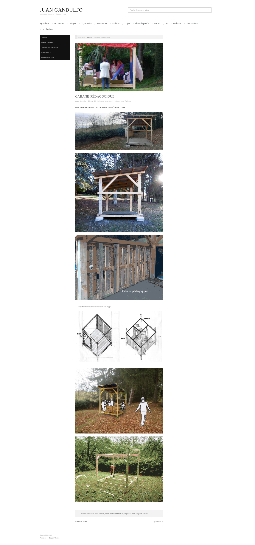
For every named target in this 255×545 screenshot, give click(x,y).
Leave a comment (106, 101)
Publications (48, 29)
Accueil (44, 38)
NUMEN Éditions (47, 43)
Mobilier (116, 23)
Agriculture (44, 23)
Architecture (59, 23)
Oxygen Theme (54, 538)
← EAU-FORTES (81, 521)
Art (167, 23)
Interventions (192, 23)
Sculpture (177, 23)
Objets (127, 23)
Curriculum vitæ (47, 57)
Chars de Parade (142, 23)
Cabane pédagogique (94, 96)
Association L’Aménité (49, 48)
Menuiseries (102, 23)
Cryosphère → (158, 521)
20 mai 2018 (93, 101)
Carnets (157, 23)
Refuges (73, 23)
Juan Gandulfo (80, 101)
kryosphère (86, 23)
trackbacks (116, 513)
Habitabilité (46, 53)
